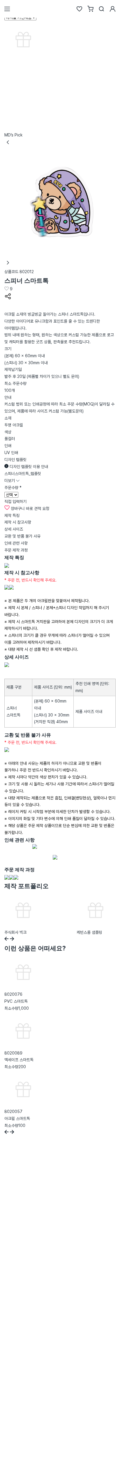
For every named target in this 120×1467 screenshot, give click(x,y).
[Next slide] (12, 939)
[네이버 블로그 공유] (7, 307)
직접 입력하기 (15, 501)
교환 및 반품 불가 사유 (22, 536)
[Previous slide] (6, 939)
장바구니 (18, 508)
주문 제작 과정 (16, 550)
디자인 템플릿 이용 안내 (28, 466)
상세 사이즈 (13, 529)
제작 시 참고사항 (17, 522)
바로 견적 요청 (37, 508)
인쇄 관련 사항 (16, 543)
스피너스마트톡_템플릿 (22, 473)
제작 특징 (12, 515)
